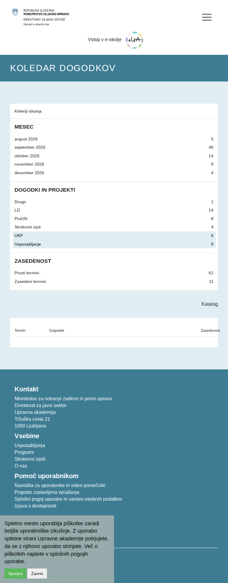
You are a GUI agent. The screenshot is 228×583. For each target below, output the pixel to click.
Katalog (210, 304)
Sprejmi (15, 573)
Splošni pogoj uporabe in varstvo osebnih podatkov (68, 499)
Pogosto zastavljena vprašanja (47, 492)
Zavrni (37, 573)
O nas (21, 465)
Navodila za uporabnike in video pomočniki (60, 485)
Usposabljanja (30, 445)
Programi (24, 452)
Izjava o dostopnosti (35, 505)
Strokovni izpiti (30, 459)
